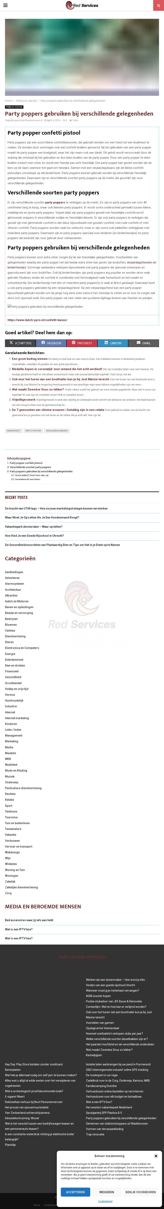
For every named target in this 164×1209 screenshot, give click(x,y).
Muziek (9, 776)
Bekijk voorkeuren (141, 1192)
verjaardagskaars (57, 431)
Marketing (11, 741)
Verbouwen (12, 840)
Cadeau (10, 630)
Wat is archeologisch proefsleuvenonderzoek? (34, 1091)
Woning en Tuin (15, 870)
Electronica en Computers (22, 648)
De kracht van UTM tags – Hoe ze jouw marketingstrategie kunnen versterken (56, 508)
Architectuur (13, 589)
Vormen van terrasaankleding (104, 1129)
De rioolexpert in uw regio (102, 1075)
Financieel (12, 671)
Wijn (8, 858)
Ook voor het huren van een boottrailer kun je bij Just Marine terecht (60, 379)
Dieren (9, 642)
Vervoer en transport (18, 846)
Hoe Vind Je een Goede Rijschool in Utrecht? (34, 535)
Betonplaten (13, 1069)
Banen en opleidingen (19, 607)
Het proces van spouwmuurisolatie (27, 1107)
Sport (8, 805)
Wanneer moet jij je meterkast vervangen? (112, 990)
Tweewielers (13, 829)
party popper (33, 431)
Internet (10, 712)
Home (36, 1205)
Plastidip (10, 1144)
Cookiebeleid (105, 1201)
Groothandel (13, 683)
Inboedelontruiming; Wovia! (22, 1118)
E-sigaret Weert (15, 1096)
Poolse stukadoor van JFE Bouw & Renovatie (114, 1001)
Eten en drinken (15, 665)
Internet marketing (17, 718)
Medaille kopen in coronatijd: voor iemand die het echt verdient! (57, 369)
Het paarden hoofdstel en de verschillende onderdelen (120, 1044)
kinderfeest (14, 431)
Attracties (11, 595)
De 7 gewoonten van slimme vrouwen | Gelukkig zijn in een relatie (58, 410)
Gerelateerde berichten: (28, 479)
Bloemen (11, 624)
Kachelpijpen (94, 1055)
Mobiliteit (11, 764)
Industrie (11, 706)
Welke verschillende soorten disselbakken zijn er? (117, 1039)
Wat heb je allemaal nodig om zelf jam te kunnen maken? (41, 1075)
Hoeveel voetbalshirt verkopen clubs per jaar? (114, 1033)
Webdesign (12, 852)
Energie (10, 654)
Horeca (10, 694)
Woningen (11, 875)
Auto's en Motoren (16, 601)
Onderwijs (11, 782)
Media (9, 747)
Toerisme (11, 817)
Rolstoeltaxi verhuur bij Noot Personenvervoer (34, 1102)
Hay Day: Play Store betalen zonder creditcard (34, 1064)
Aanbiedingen (14, 572)
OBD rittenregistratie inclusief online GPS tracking (117, 1069)
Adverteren (12, 577)
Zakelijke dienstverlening (21, 887)
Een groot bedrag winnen (30, 359)
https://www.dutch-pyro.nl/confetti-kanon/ (37, 320)
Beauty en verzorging (19, 613)
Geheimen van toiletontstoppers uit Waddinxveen (117, 1123)
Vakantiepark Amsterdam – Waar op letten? (34, 526)
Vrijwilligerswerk (23, 399)
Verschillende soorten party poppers (30, 467)
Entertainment (14, 659)
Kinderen (11, 724)
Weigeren (106, 1192)
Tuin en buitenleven (17, 823)
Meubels (10, 753)
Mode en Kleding (16, 770)
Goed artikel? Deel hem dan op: (32, 475)
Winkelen (11, 864)
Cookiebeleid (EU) (53, 1205)
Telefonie (11, 811)
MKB (8, 759)
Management (13, 735)
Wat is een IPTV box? (19, 929)
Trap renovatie (95, 1134)
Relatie (9, 799)
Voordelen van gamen (100, 1022)
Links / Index (13, 729)
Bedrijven (11, 619)
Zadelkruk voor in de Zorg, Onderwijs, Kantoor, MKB (118, 1080)
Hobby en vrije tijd (14, 107)
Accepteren (75, 1192)
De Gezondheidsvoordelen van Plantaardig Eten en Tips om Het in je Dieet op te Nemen (62, 544)
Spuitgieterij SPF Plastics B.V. (104, 1112)
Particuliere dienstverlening (23, 788)
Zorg (8, 893)
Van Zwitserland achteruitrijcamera (27, 1112)
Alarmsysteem (14, 583)
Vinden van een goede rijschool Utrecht (110, 985)
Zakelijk (10, 881)
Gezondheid (13, 677)
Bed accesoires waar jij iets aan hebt (29, 920)
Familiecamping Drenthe (101, 1086)
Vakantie (10, 834)
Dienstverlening (15, 636)
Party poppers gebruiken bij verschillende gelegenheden (41, 471)
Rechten (10, 794)
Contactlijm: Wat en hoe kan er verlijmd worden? (116, 1006)
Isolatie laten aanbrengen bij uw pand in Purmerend (118, 1064)
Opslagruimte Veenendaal (102, 1028)
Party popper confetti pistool (26, 462)
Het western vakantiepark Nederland (109, 1107)
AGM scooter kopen (98, 996)
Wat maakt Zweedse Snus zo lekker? (38, 389)
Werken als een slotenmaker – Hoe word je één (115, 979)
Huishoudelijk (14, 700)
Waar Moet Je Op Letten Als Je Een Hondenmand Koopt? (42, 517)
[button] (156, 1156)
